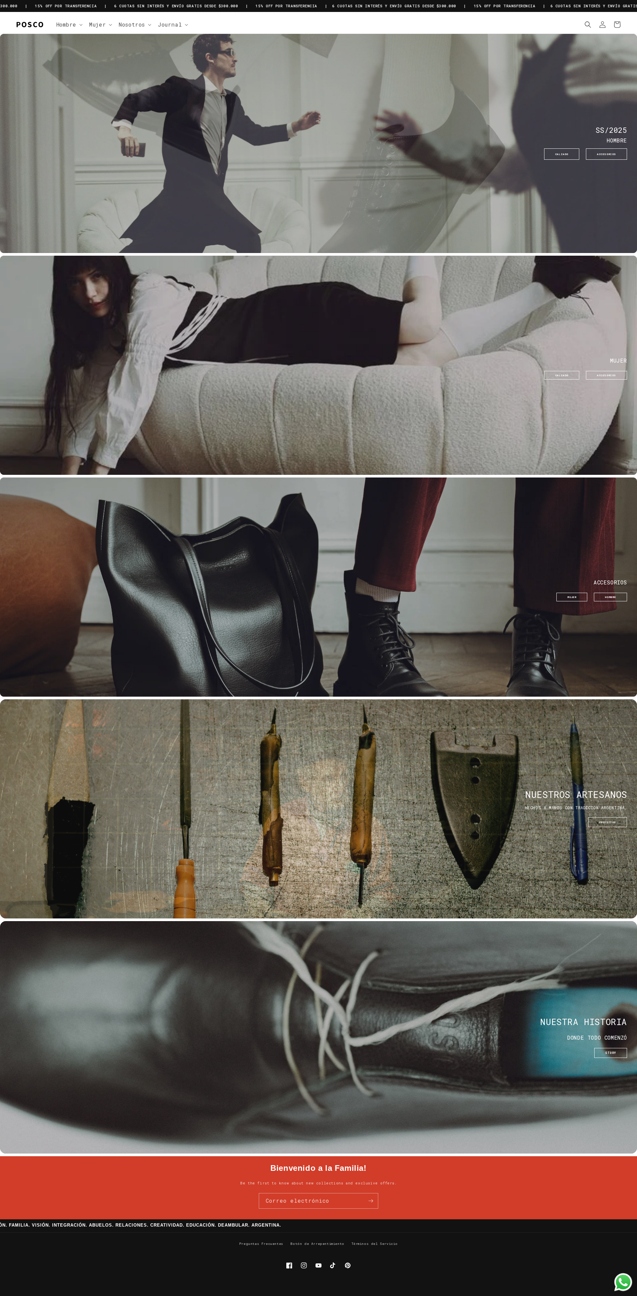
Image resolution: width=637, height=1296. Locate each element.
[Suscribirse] (370, 1201)
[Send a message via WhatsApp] (623, 1282)
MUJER (571, 597)
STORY (610, 1053)
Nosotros (132, 24)
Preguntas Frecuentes (261, 1244)
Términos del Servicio (375, 1244)
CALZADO (561, 154)
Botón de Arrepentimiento (317, 1244)
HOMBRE (610, 597)
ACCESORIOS (606, 154)
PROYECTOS (607, 822)
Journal (170, 24)
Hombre (66, 24)
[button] (69, 24)
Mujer (97, 24)
